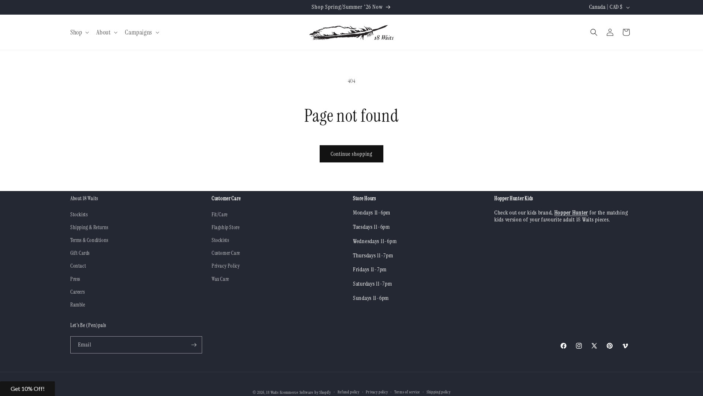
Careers (77, 292)
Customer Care (226, 253)
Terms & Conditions (89, 240)
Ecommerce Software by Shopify (305, 392)
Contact (78, 266)
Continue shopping (351, 154)
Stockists (79, 214)
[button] (79, 32)
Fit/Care (220, 214)
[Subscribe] (194, 344)
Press (75, 279)
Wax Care (220, 279)
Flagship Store (225, 227)
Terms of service (407, 392)
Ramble (77, 304)
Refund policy (349, 392)
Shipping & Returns (89, 227)
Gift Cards (80, 253)
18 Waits (272, 392)
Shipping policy (439, 392)
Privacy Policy (226, 266)
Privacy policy (377, 392)
